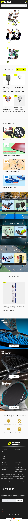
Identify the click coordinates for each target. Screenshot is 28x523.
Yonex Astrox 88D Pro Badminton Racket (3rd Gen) (19, 88)
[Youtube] (18, 514)
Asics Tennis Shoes (9, 187)
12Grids (6, 511)
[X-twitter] (15, 514)
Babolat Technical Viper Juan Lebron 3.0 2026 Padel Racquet (7, 108)
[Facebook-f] (9, 514)
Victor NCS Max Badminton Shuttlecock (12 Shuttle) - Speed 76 (13, 307)
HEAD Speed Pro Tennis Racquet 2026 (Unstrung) (18, 108)
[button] (3, 207)
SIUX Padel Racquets (9, 140)
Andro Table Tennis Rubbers (11, 155)
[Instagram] (12, 514)
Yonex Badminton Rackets (11, 171)
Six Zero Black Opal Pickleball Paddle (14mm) (7, 88)
